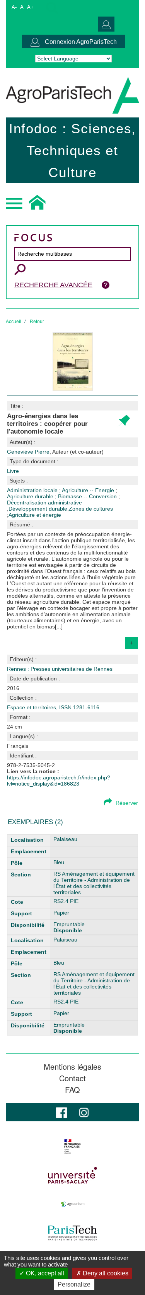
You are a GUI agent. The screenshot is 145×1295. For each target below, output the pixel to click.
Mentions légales (72, 1067)
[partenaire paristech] (72, 1233)
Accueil (13, 321)
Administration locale (33, 490)
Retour (37, 321)
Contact (72, 1078)
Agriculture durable (31, 496)
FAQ (72, 1090)
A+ (30, 7)
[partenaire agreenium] (72, 1204)
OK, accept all (44, 1273)
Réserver (127, 803)
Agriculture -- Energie (89, 490)
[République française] (72, 1146)
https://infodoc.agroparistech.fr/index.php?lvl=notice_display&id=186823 (58, 780)
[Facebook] (61, 1111)
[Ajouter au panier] (123, 421)
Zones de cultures (91, 509)
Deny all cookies (104, 1273)
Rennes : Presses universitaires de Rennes (60, 669)
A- (14, 7)
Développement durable (38, 509)
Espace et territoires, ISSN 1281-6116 (53, 707)
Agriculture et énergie (35, 515)
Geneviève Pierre (55, 452)
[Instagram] (84, 1111)
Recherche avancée (53, 285)
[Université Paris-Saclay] (72, 1175)
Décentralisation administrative (44, 502)
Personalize (74, 1284)
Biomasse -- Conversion (88, 496)
